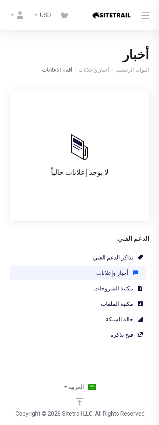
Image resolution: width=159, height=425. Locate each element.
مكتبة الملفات (118, 304)
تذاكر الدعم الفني (114, 257)
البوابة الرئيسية (132, 70)
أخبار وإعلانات (94, 70)
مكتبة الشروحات (114, 288)
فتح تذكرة (122, 334)
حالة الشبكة (120, 319)
